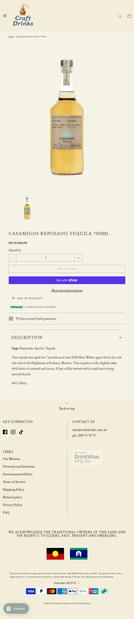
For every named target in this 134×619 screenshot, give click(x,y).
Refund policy (12, 497)
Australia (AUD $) (65, 583)
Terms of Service (14, 482)
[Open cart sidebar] (129, 16)
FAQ (6, 512)
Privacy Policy (12, 505)
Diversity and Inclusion (19, 466)
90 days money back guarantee (35, 318)
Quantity (15, 250)
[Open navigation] (5, 16)
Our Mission (11, 459)
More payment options (67, 290)
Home (11, 36)
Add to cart (67, 268)
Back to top (67, 408)
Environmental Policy (18, 474)
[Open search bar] (119, 16)
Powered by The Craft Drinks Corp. (76, 603)
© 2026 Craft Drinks (51, 603)
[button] (27, 208)
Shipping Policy (13, 489)
